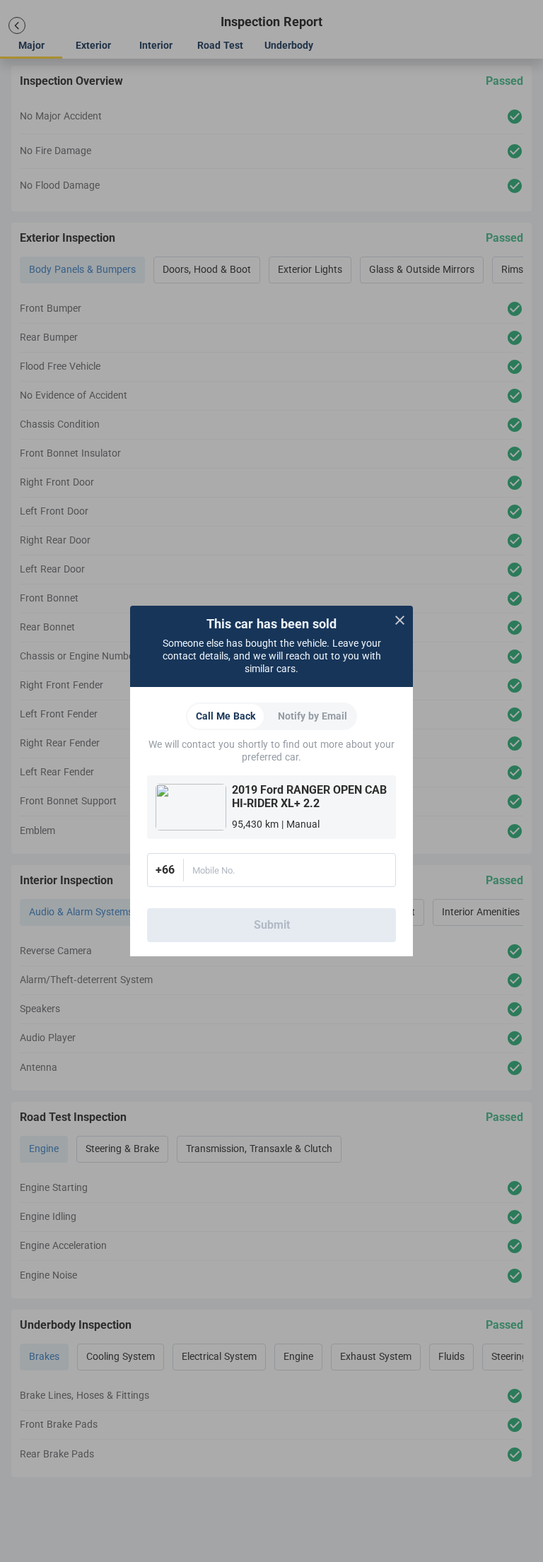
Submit (272, 925)
